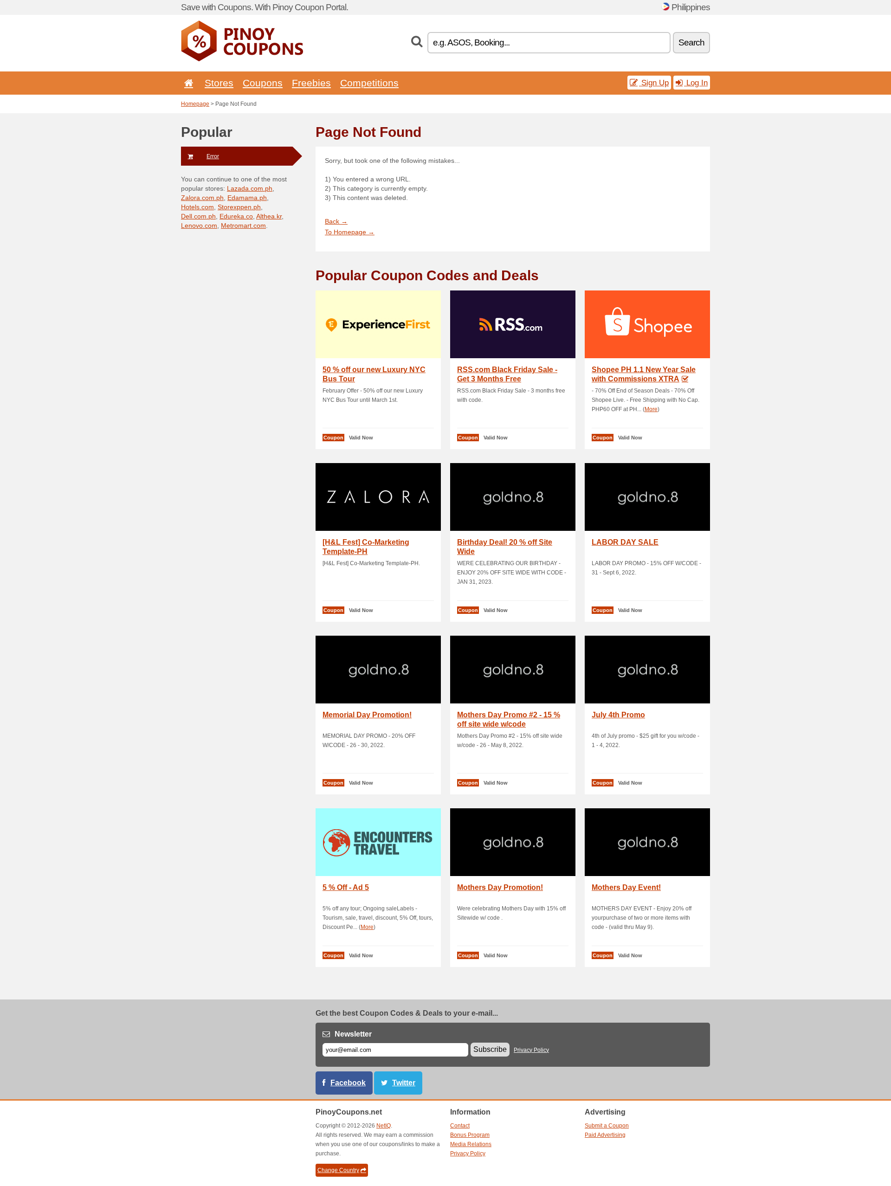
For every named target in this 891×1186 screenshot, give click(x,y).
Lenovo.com (199, 225)
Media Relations (470, 1144)
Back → (336, 221)
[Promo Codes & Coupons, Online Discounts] (242, 59)
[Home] (187, 82)
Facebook (348, 1083)
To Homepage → (349, 232)
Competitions (369, 82)
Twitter (403, 1083)
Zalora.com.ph (202, 197)
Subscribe (490, 1049)
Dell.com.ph (198, 216)
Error (213, 156)
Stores (219, 82)
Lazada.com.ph (249, 188)
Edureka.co (236, 216)
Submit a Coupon (607, 1125)
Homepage (195, 104)
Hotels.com (197, 207)
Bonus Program (470, 1135)
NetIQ (383, 1125)
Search (691, 42)
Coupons (263, 82)
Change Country (338, 1170)
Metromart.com (243, 225)
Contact (460, 1125)
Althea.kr (269, 216)
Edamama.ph (247, 197)
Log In (696, 82)
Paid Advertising (605, 1135)
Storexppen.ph (239, 207)
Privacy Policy (531, 1050)
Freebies (311, 82)
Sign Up (654, 82)
